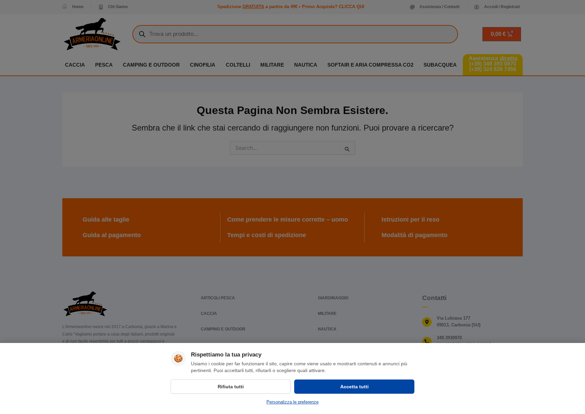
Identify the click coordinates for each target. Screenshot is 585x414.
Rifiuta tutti (231, 386)
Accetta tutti (354, 386)
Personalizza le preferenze (292, 402)
